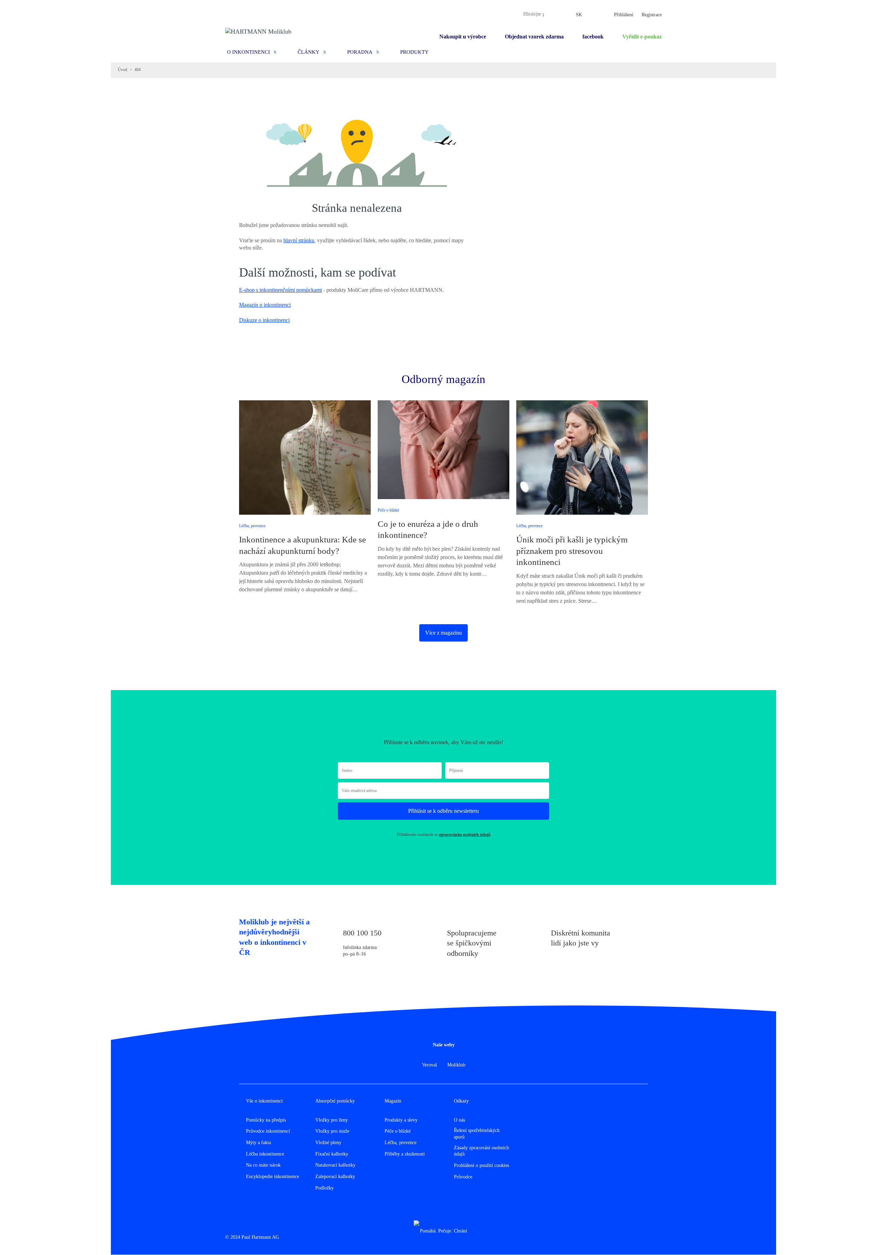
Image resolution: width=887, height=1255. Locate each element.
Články (308, 52)
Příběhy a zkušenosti (405, 1154)
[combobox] (533, 14)
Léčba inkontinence (265, 1154)
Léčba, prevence (252, 525)
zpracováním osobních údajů (465, 834)
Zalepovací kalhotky (335, 1176)
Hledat (550, 13)
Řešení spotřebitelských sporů (477, 1134)
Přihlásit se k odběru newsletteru (443, 811)
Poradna (359, 52)
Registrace (652, 14)
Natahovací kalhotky (335, 1165)
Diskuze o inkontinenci (264, 320)
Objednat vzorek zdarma (534, 37)
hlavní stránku (298, 240)
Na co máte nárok (263, 1165)
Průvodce (463, 1176)
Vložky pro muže (332, 1131)
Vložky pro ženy (331, 1120)
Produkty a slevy (401, 1120)
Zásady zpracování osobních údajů (481, 1151)
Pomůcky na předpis (266, 1120)
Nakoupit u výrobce (462, 37)
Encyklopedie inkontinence (272, 1176)
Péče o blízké (388, 510)
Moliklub (456, 1064)
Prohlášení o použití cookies (481, 1165)
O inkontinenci (248, 52)
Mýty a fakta (258, 1142)
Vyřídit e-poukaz (642, 37)
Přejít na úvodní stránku (271, 355)
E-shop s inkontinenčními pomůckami (280, 290)
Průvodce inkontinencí (268, 1131)
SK (579, 14)
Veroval (429, 1064)
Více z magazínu (443, 633)
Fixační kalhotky (331, 1154)
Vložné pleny (328, 1142)
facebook (593, 37)
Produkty (414, 52)
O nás (459, 1120)
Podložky (324, 1188)
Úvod (122, 69)
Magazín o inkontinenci (265, 305)
